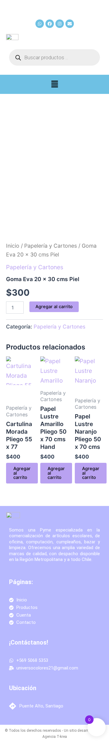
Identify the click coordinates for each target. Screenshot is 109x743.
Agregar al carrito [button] (22, 473)
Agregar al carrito (54, 306)
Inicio (12, 246)
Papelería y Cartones (50, 246)
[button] (54, 84)
